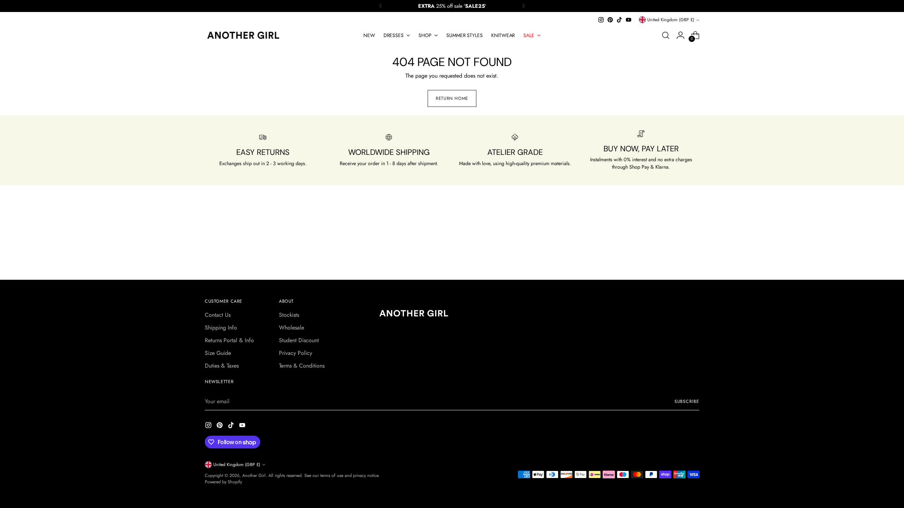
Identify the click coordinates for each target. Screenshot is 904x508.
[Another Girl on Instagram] (601, 20)
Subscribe (686, 401)
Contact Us (218, 315)
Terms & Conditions (302, 366)
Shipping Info (221, 327)
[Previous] (380, 6)
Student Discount (299, 340)
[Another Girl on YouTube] (628, 20)
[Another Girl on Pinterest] (610, 20)
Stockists (289, 315)
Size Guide (218, 353)
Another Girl (254, 475)
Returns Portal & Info (229, 340)
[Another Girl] (245, 35)
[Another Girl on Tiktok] (619, 20)
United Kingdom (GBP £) (670, 20)
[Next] (523, 6)
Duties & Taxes (222, 366)
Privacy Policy (295, 353)
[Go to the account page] (680, 35)
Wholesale (291, 327)
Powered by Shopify (223, 482)
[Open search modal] (666, 35)
